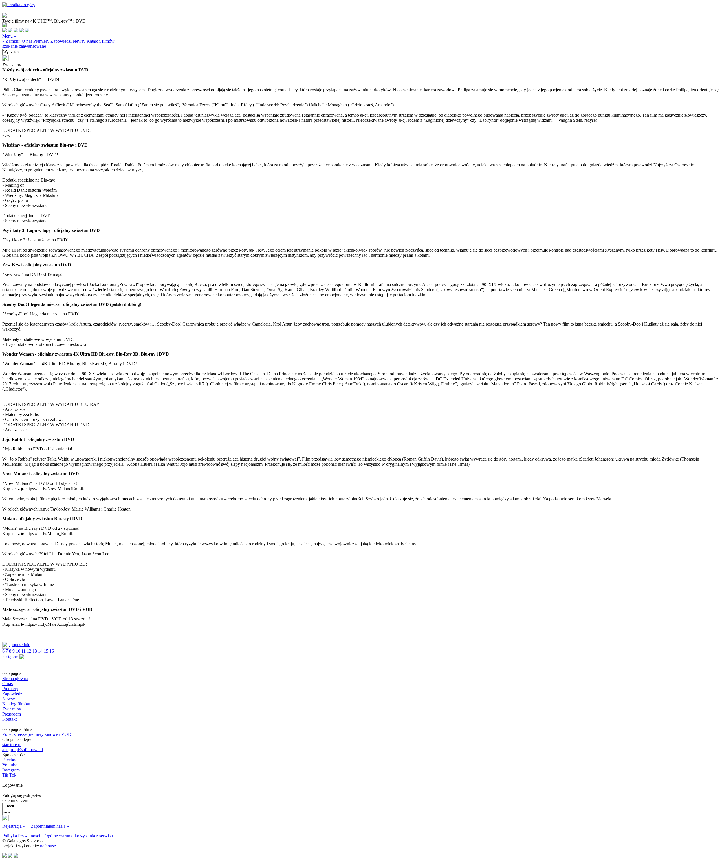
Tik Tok (9, 775)
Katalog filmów (101, 41)
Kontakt (9, 719)
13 (34, 651)
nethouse (48, 845)
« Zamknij (11, 41)
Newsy (79, 41)
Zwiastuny (11, 709)
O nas (27, 41)
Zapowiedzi (61, 41)
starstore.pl (11, 744)
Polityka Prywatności (21, 835)
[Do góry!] (18, 4)
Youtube (9, 764)
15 (46, 651)
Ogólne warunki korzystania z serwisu (79, 835)
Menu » (9, 36)
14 (40, 651)
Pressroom (11, 714)
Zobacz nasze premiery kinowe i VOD (36, 734)
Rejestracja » (13, 826)
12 (29, 651)
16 (51, 651)
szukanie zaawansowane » (25, 46)
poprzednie (19, 644)
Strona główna (15, 678)
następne (10, 656)
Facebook (11, 759)
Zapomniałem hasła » (50, 826)
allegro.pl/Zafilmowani (22, 749)
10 (18, 651)
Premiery (41, 41)
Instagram (11, 770)
